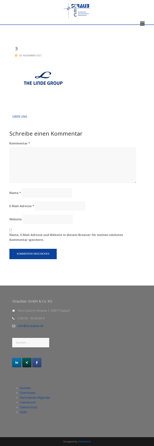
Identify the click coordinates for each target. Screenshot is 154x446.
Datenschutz (29, 407)
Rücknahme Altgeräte (35, 398)
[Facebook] (36, 362)
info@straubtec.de (31, 326)
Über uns (19, 117)
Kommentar (19, 143)
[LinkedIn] (16, 362)
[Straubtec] (77, 10)
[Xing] (26, 362)
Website (15, 219)
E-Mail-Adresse (21, 206)
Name (15, 193)
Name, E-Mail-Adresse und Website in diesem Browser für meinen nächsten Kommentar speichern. (66, 237)
